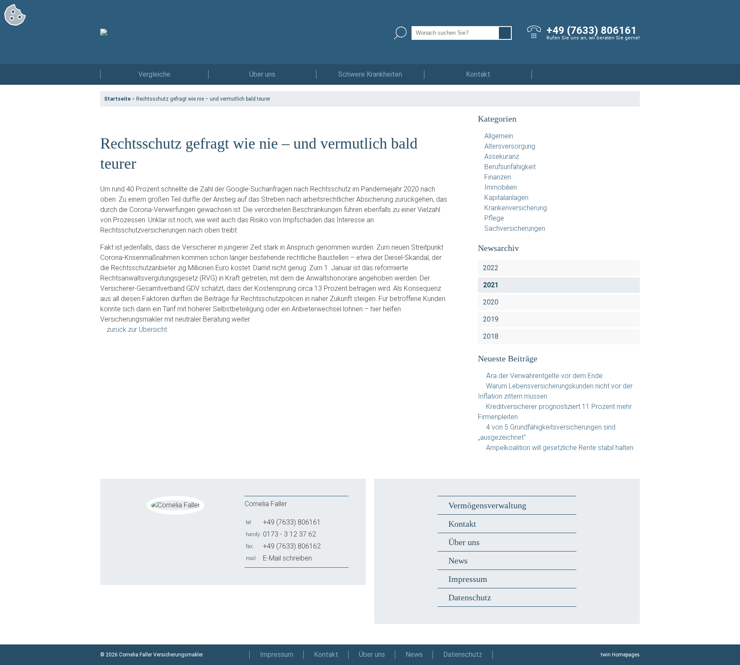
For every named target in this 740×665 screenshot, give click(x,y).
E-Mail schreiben (287, 558)
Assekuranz (501, 156)
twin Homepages (620, 655)
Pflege (494, 218)
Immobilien (500, 187)
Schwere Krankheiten (370, 74)
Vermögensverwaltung (487, 505)
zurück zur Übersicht (137, 329)
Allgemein (498, 136)
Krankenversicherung (515, 208)
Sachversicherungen (514, 228)
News (458, 560)
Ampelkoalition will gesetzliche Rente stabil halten (559, 448)
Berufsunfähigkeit (510, 167)
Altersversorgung (509, 146)
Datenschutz (469, 597)
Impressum (467, 579)
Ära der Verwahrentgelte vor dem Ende (544, 376)
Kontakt (478, 74)
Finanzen (497, 177)
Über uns (262, 74)
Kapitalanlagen (506, 198)
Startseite (117, 99)
